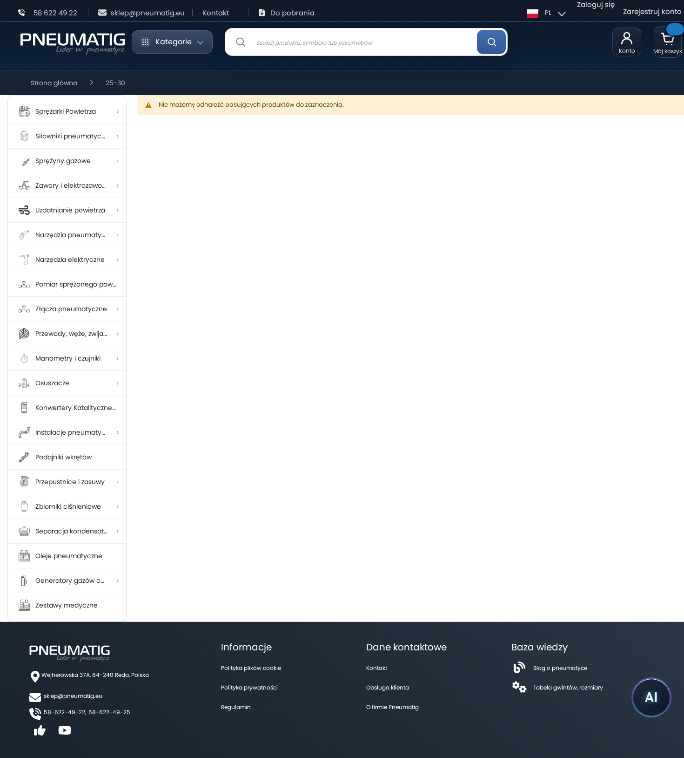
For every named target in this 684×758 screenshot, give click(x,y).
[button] (545, 12)
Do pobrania (292, 13)
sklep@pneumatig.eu (148, 13)
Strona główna (54, 83)
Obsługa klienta (387, 687)
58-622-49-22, (65, 712)
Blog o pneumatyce (560, 668)
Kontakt (215, 13)
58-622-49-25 (109, 712)
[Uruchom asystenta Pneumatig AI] (651, 697)
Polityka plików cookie (251, 668)
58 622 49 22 (55, 13)
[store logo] (72, 42)
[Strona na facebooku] (40, 733)
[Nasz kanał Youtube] (65, 733)
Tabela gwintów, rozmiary (568, 687)
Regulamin (236, 707)
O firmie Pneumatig (392, 707)
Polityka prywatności (249, 687)
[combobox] (366, 42)
